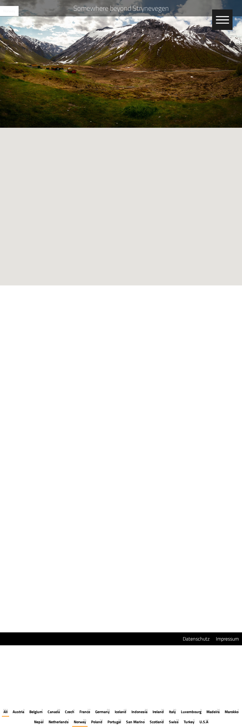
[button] (121, 202)
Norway (9, 11)
